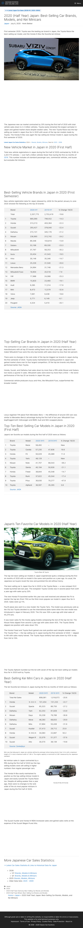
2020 (8, 888)
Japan (6, 24)
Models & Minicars (29, 873)
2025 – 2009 (58, 142)
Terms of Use (25, 921)
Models (39, 142)
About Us (69, 921)
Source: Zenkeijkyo (17, 746)
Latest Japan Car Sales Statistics (15, 142)
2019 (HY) (52, 441)
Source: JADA (16, 307)
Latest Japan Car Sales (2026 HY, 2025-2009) (24, 10)
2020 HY (33, 210)
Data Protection (58, 921)
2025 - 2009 (28, 881)
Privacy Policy (36, 921)
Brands (34, 142)
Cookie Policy (47, 921)
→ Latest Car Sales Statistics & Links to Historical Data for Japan (30, 865)
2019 (6, 157)
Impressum (15, 921)
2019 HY (48, 210)
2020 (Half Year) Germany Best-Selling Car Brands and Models (27, 891)
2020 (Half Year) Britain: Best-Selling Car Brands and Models (26, 893)
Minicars (45, 142)
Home (10, 895)
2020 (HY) (40, 441)
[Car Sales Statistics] (10, 3)
